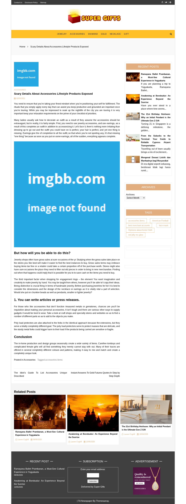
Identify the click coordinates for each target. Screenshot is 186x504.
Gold (104, 34)
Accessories (77, 34)
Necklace (115, 34)
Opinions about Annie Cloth (140, 230)
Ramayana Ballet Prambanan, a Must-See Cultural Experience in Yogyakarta (155, 77)
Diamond (93, 34)
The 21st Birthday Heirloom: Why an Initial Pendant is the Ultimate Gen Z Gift (155, 117)
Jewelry (62, 34)
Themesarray (102, 501)
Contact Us (18, 3)
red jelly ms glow (135, 234)
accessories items (53, 360)
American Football (160, 220)
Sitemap (43, 3)
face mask (163, 225)
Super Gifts (99, 487)
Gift (126, 34)
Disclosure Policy (31, 3)
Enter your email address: (93, 478)
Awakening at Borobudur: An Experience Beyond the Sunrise (155, 99)
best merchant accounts (139, 225)
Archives (130, 194)
